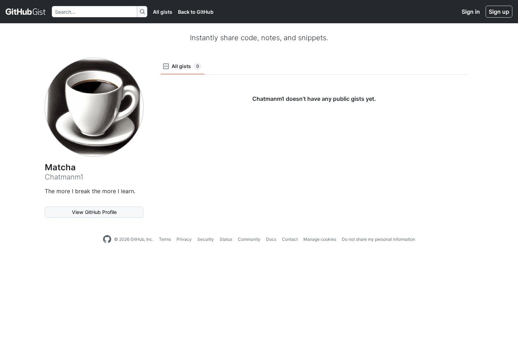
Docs (271, 239)
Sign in (471, 11)
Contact (290, 239)
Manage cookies (319, 239)
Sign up (499, 11)
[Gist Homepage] (26, 11)
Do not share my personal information (378, 239)
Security (205, 239)
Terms (165, 239)
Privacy (184, 239)
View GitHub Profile (94, 212)
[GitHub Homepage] (107, 239)
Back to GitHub (196, 12)
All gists (162, 12)
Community (249, 239)
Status (226, 239)
